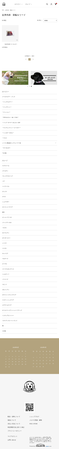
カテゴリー (18, 4)
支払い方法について (14, 424)
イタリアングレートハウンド (9, 320)
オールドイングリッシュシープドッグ (12, 310)
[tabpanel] (15, 78)
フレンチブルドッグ (7, 176)
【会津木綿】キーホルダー (10, 44)
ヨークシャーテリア (7, 207)
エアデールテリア (7, 305)
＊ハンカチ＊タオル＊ (8, 132)
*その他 (4, 153)
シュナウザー (5, 201)
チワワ (4, 196)
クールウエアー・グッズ (8, 96)
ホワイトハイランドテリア (9, 294)
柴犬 (3, 212)
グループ (27, 4)
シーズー (4, 243)
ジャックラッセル (7, 222)
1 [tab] (27, 86)
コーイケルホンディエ (8, 269)
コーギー (4, 248)
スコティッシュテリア (8, 300)
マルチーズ (5, 258)
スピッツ (4, 284)
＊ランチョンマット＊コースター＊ (11, 127)
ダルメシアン (5, 289)
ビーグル (4, 263)
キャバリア (5, 253)
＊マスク (4, 138)
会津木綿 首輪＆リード (10, 10)
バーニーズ (5, 279)
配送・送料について (14, 416)
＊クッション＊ (6, 112)
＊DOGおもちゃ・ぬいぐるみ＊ (10, 117)
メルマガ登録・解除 (36, 420)
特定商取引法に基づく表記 (16, 427)
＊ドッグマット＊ (7, 107)
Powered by (32, 446)
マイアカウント (12, 436)
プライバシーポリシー (15, 431)
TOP (3, 10)
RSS (31, 424)
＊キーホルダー (6, 148)
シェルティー (5, 274)
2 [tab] (29, 86)
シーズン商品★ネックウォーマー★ (11, 143)
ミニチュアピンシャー (8, 315)
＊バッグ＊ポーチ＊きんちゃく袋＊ (11, 122)
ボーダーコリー (6, 238)
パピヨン (4, 227)
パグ (3, 181)
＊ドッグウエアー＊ (7, 102)
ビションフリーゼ (7, 217)
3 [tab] (31, 86)
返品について (12, 420)
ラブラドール (5, 165)
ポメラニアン (5, 232)
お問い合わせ (12, 440)
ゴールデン (5, 170)
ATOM (35, 424)
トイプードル (5, 186)
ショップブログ (34, 416)
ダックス (4, 191)
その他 (4, 331)
